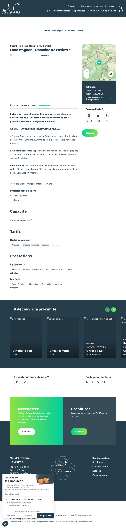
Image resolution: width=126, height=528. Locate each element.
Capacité (25, 105)
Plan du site (68, 515)
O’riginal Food (22, 350)
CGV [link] (59, 515)
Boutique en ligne (101, 458)
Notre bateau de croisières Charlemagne (98, 6)
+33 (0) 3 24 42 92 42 (19, 467)
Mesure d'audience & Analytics (19, 505)
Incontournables (61, 10)
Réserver (90, 133)
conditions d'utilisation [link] (68, 522)
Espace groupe (99, 475)
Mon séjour (93, 10)
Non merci (11, 516)
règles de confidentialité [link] (46, 522)
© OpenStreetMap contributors (104, 80)
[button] (5, 524)
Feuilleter (79, 431)
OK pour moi (45, 516)
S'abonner (26, 431)
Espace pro (98, 471)
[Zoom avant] (86, 71)
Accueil (46, 31)
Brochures (97, 462)
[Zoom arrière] (86, 76)
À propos (14, 105)
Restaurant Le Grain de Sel (96, 348)
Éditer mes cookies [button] (83, 515)
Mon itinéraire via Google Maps (95, 99)
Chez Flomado (59, 350)
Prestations (44, 105)
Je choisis (28, 516)
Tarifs (34, 105)
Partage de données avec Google (20, 503)
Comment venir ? (101, 466)
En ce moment (108, 10)
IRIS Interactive (30, 519)
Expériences (79, 10)
